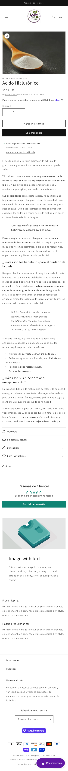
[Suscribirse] (49, 719)
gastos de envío (11, 94)
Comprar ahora (34, 132)
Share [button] (8, 466)
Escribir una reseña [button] (34, 504)
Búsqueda (11, 668)
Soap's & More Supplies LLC (31, 755)
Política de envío (24, 764)
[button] (6, 16)
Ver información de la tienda (20, 152)
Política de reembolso (28, 759)
